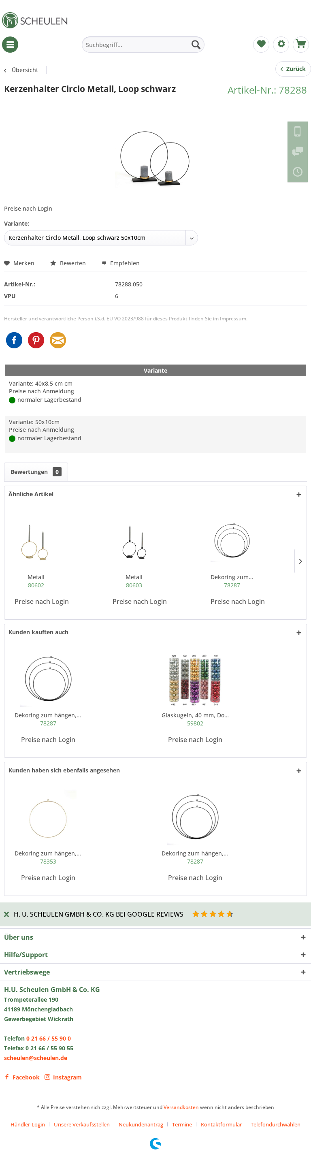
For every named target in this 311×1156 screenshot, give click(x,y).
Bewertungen (35, 472)
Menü (10, 44)
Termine (182, 1124)
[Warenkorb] (301, 44)
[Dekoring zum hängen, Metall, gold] (48, 817)
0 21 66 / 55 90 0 (48, 1038)
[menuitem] (10, 44)
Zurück (294, 69)
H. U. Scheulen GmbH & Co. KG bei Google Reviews (98, 914)
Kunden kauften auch (38, 632)
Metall (36, 581)
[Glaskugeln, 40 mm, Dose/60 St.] (195, 679)
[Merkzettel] (261, 44)
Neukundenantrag (141, 1124)
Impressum (233, 318)
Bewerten (72, 263)
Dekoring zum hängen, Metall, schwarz (232, 581)
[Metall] (36, 540)
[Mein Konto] (281, 44)
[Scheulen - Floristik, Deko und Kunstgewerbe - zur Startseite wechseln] (36, 20)
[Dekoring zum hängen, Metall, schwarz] (232, 540)
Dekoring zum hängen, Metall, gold (48, 857)
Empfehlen (124, 263)
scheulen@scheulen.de (35, 1058)
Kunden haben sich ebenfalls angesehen (64, 770)
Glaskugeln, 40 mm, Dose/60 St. (195, 719)
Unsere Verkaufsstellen (82, 1124)
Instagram (67, 1077)
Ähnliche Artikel (31, 494)
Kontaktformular (221, 1124)
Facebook (26, 1077)
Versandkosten (181, 1107)
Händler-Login (28, 1124)
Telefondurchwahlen (275, 1124)
